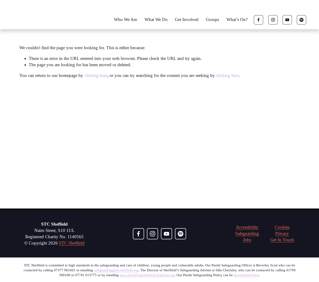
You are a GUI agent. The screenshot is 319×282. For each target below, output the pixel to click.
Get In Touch (282, 239)
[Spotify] (301, 19)
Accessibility (247, 227)
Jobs (247, 239)
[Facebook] (258, 19)
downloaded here (246, 275)
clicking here (95, 75)
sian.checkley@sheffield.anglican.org (147, 275)
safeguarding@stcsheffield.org (116, 270)
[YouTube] (287, 19)
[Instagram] (273, 19)
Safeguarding (247, 233)
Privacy (282, 233)
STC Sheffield (72, 243)
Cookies (282, 227)
